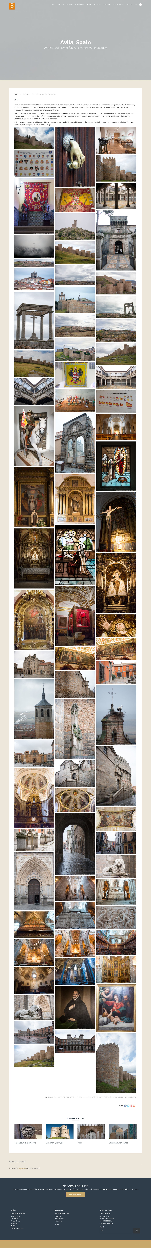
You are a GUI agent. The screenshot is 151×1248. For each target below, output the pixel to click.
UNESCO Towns (100, 1097)
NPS (53, 5)
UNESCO (61, 5)
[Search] (136, 1230)
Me (136, 5)
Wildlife (97, 5)
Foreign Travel (15, 1221)
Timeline (107, 5)
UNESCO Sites (15, 1216)
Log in (57, 1224)
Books (129, 5)
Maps (89, 5)
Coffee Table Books (17, 1228)
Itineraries (79, 5)
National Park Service (18, 1214)
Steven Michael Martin (45, 94)
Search (140, 4)
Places (69, 5)
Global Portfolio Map (62, 1214)
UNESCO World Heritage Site (123, 1097)
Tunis (79, 1143)
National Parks (75, 1194)
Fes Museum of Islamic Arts (25, 1143)
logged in (22, 1168)
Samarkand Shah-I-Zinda (118, 1143)
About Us (137, 1244)
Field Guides (119, 5)
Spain (89, 1097)
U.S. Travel (14, 1218)
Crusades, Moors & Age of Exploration (66, 1097)
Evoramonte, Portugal (54, 1143)
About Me (58, 1221)
